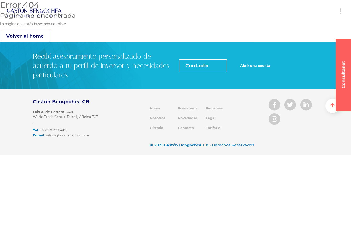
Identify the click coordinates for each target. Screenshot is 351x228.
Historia (156, 128)
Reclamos (214, 108)
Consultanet (343, 74)
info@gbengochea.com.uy (61, 135)
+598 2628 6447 (49, 130)
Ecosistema (188, 108)
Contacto (197, 65)
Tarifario (213, 128)
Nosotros (157, 118)
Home (155, 108)
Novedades (187, 118)
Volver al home (25, 36)
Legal (210, 118)
